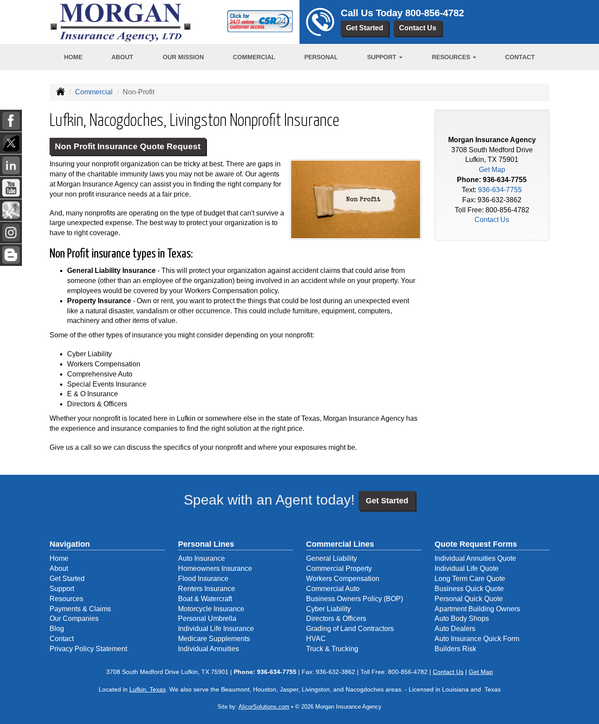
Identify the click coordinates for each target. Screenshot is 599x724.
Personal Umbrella (207, 618)
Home (73, 57)
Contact (520, 57)
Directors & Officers (336, 618)
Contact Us (417, 28)
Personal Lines (206, 544)
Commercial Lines (340, 544)
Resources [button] (452, 57)
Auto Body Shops (462, 618)
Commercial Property (339, 568)
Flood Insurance (203, 578)
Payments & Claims (80, 609)
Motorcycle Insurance (211, 609)
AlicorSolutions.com (264, 706)
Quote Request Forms (476, 544)
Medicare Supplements (214, 638)
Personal (321, 57)
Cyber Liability (328, 609)
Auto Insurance (201, 558)
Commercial (254, 57)
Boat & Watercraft (205, 598)
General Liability (331, 558)
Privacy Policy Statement (88, 648)
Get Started (364, 28)
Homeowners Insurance (215, 568)
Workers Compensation (342, 578)
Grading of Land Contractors (350, 628)
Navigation (70, 544)
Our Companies (74, 618)
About (122, 57)
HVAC (316, 638)
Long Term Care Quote (470, 578)
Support (62, 588)
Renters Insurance (206, 588)
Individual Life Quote (467, 568)
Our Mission (183, 57)
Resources (66, 598)
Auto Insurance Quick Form (477, 638)
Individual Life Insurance (216, 628)
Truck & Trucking (332, 648)
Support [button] (382, 57)
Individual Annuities (208, 648)
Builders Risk (455, 648)
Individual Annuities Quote (475, 558)
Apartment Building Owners (477, 609)
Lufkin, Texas (147, 689)
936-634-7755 (505, 179)
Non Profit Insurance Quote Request (127, 146)
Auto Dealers (455, 628)
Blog (57, 628)
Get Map (492, 169)
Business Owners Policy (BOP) (354, 598)
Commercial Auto (333, 588)
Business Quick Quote (469, 588)
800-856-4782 (434, 12)
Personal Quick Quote (469, 598)
